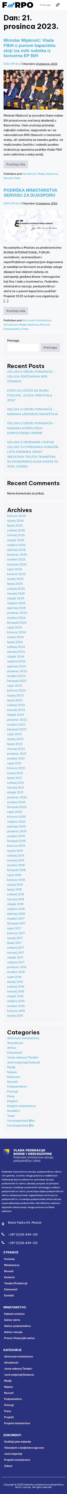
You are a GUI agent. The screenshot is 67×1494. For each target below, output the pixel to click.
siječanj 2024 (16, 666)
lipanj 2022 (15, 744)
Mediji (41, 173)
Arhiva (11, 1048)
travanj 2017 (15, 952)
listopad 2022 (16, 729)
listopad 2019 (16, 841)
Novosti (8, 178)
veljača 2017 (16, 962)
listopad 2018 (16, 870)
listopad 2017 (16, 923)
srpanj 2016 (15, 982)
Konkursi (9, 1277)
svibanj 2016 (15, 986)
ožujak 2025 (15, 598)
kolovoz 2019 (16, 845)
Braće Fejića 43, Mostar (24, 1222)
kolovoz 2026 (16, 516)
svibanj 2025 (16, 588)
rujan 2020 (14, 812)
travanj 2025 (16, 593)
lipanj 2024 (15, 642)
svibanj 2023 (16, 705)
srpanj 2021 (15, 773)
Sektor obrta (12, 1320)
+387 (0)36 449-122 (23, 1243)
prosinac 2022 (17, 719)
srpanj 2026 (15, 520)
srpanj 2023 (15, 695)
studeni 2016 (16, 972)
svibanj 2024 (16, 647)
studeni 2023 (16, 676)
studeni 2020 (16, 802)
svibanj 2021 (15, 782)
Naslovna (52, 173)
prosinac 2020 (17, 797)
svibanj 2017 (15, 947)
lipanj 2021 (14, 778)
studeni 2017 (16, 918)
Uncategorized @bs (21, 1120)
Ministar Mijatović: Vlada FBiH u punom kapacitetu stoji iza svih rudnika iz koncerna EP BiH (30, 48)
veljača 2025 (16, 603)
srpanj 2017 (15, 938)
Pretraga (13, 340)
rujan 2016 (14, 977)
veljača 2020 (16, 821)
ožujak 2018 (15, 904)
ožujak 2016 (15, 996)
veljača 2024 (16, 661)
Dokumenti (14, 1052)
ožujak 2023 (15, 714)
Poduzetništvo (12, 329)
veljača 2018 (16, 909)
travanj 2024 (16, 651)
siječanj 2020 (16, 826)
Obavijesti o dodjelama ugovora (24, 1447)
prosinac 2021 (16, 753)
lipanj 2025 (15, 583)
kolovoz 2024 (16, 632)
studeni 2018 (16, 865)
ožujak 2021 (15, 792)
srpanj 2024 (15, 637)
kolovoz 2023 (16, 690)
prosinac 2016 (16, 967)
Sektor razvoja (13, 1332)
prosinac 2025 (17, 554)
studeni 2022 (16, 724)
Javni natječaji (13, 1453)
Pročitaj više (17, 163)
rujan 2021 (14, 763)
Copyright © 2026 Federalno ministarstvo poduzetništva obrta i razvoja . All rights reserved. (34, 1485)
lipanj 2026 (15, 525)
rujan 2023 (14, 685)
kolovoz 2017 (16, 933)
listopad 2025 (17, 564)
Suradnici (13, 1111)
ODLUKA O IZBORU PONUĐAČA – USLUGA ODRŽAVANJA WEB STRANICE (31, 376)
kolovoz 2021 (16, 768)
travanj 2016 (15, 991)
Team (11, 1116)
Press (17, 178)
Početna (9, 1259)
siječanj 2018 (16, 913)
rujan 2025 (14, 569)
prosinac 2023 (17, 671)
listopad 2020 (17, 807)
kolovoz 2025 (16, 574)
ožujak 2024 (15, 656)
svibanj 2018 (15, 894)
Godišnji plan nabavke (17, 1441)
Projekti (12, 1101)
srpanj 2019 (15, 850)
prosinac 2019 (16, 831)
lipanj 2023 (15, 700)
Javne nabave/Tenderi (22, 1057)
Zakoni (8, 1466)
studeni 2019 (16, 836)
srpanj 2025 (15, 579)
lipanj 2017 (14, 943)
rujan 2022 (14, 734)
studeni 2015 (16, 1006)
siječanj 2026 (16, 550)
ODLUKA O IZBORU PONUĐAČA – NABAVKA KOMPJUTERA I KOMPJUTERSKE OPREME (31, 428)
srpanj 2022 (15, 739)
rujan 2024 (14, 627)
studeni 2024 (16, 618)
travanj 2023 (16, 710)
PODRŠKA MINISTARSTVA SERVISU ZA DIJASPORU (30, 193)
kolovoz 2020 (16, 816)
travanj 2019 (15, 860)
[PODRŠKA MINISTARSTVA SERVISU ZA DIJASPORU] (33, 225)
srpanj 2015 (15, 1015)
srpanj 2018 (15, 884)
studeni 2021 (16, 758)
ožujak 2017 (15, 957)
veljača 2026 (16, 545)
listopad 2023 (17, 681)
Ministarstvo (11, 1265)
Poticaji (12, 1091)
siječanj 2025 (16, 608)
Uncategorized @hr (20, 1125)
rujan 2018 (14, 875)
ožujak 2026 (15, 540)
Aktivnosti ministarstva (36, 320)
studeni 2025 (16, 559)
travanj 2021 (15, 787)
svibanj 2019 (15, 855)
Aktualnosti (29, 173)
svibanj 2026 (16, 530)
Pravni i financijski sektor (19, 1338)
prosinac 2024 (17, 613)
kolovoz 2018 (16, 880)
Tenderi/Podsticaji (15, 1283)
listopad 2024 (17, 622)
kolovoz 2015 (16, 1011)
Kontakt (9, 1295)
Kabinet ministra (14, 1314)
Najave (12, 1072)
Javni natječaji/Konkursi (23, 1062)
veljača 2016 (16, 1001)
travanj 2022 (16, 749)
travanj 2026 (16, 535)
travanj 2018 (15, 899)
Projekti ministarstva (21, 1106)
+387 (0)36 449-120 (23, 1234)
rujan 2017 (14, 928)
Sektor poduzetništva (17, 1326)
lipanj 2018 (14, 889)
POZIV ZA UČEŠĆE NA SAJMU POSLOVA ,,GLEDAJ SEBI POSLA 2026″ (29, 395)
